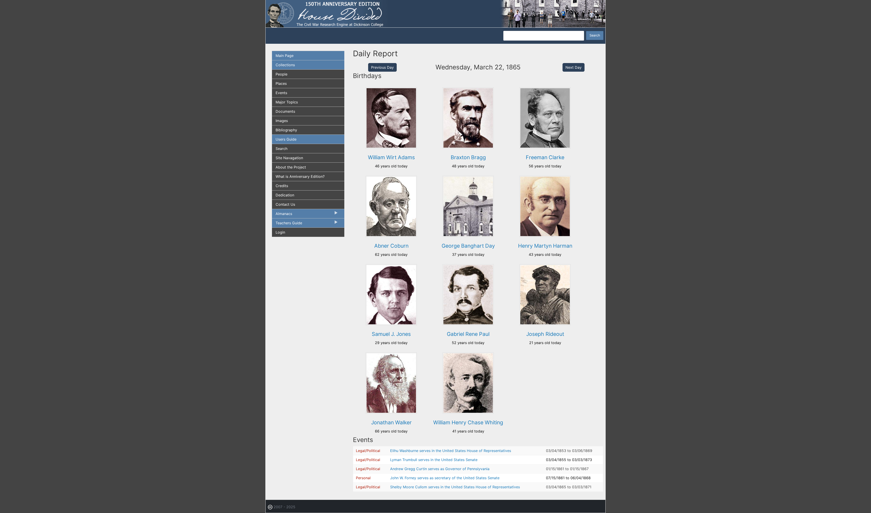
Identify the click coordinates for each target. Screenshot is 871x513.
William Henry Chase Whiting (468, 422)
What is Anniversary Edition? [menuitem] (300, 176)
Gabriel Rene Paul (468, 334)
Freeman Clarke (545, 157)
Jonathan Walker (391, 422)
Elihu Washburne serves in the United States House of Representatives (450, 450)
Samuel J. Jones (391, 334)
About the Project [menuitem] (291, 167)
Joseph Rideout (545, 334)
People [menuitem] (281, 74)
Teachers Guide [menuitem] (287, 224)
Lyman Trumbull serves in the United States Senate (433, 459)
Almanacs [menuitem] (282, 214)
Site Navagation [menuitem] (289, 158)
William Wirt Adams (391, 157)
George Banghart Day (468, 246)
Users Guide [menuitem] (286, 139)
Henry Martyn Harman (545, 246)
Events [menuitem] (281, 92)
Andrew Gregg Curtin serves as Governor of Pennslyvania (439, 469)
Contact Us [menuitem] (285, 204)
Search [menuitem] (281, 148)
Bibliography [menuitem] (286, 130)
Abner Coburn (391, 246)
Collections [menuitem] (285, 65)
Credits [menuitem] (282, 185)
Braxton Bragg (468, 157)
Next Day (573, 67)
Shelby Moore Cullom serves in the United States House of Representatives (455, 487)
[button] (391, 147)
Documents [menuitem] (285, 111)
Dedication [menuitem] (285, 195)
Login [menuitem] (280, 232)
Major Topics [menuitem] (287, 102)
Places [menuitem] (281, 83)
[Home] (435, 13)
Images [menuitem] (282, 120)
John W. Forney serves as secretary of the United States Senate (444, 478)
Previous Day (382, 67)
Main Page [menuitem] (285, 55)
